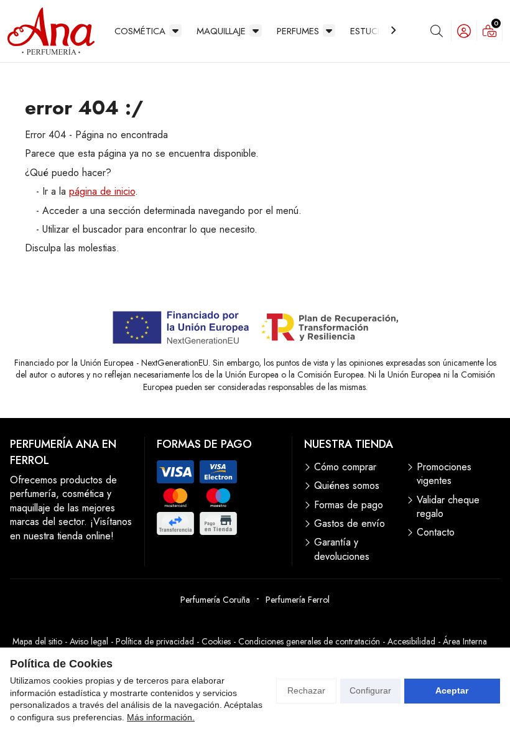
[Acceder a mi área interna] (464, 31)
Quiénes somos (346, 486)
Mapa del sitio (37, 641)
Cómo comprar (345, 467)
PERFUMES (298, 31)
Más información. (161, 717)
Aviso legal (89, 641)
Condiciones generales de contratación (309, 641)
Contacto (436, 532)
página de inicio (102, 191)
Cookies (216, 641)
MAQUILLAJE (221, 31)
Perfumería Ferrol (298, 599)
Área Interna (465, 641)
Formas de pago (348, 505)
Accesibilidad (411, 641)
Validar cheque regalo (448, 507)
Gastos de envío (349, 524)
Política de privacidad (155, 641)
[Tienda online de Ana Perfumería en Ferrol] (51, 31)
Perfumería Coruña (215, 599)
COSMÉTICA (139, 31)
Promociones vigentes (444, 474)
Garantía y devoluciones (341, 549)
